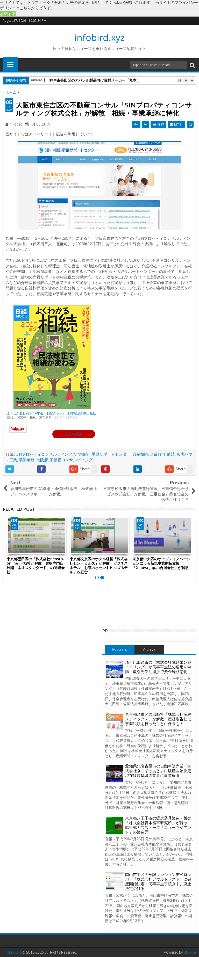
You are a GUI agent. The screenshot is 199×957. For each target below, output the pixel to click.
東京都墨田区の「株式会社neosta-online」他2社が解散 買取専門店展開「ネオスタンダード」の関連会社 (36, 565)
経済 (171, 454)
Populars (119, 649)
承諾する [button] (8, 13)
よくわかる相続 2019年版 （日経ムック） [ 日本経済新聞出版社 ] (52, 413)
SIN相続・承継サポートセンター (102, 454)
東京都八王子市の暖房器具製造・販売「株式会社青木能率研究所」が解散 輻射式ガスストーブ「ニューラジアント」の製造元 (158, 825)
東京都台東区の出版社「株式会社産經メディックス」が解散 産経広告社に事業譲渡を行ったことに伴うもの (158, 719)
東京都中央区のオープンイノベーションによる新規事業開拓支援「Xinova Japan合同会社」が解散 (161, 563)
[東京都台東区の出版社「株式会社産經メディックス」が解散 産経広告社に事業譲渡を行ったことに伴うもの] (114, 721)
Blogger (190, 952)
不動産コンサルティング (71, 460)
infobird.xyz (99, 37)
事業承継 (26, 460)
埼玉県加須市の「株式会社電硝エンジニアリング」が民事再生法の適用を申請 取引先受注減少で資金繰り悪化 (158, 667)
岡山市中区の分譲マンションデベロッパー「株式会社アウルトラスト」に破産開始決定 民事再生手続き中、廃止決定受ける (158, 881)
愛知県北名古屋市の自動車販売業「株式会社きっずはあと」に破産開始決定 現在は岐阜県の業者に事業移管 (160, 771)
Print (160, 124)
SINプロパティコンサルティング (44, 454)
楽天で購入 (74, 434)
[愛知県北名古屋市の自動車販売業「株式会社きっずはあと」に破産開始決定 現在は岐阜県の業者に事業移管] (114, 773)
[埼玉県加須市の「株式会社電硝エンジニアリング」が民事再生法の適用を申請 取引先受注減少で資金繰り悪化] (114, 669)
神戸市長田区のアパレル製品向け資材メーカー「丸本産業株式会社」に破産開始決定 (118, 80)
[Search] (192, 65)
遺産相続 (140, 454)
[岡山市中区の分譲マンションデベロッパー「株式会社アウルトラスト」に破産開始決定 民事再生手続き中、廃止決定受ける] (114, 881)
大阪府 (42, 460)
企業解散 (157, 454)
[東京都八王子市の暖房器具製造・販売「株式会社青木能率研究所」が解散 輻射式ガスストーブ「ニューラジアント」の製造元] (114, 825)
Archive (149, 649)
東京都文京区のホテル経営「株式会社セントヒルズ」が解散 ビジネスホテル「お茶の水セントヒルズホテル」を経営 (99, 565)
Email (178, 124)
